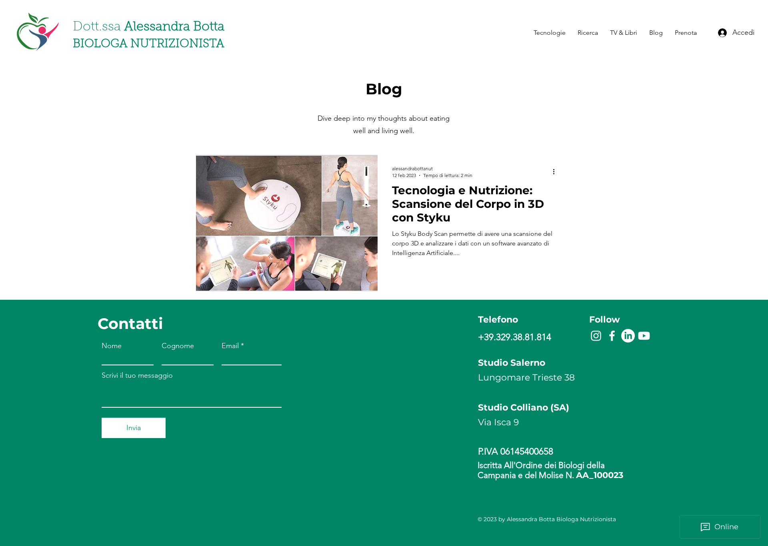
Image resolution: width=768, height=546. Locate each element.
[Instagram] (596, 336)
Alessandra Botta (148, 27)
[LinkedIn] (628, 336)
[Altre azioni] (556, 171)
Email (230, 345)
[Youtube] (644, 336)
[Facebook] (612, 336)
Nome (112, 345)
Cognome (178, 345)
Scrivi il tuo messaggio (137, 375)
